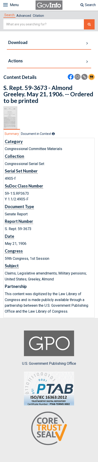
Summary (12, 134)
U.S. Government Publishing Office (49, 363)
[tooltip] (53, 133)
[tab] (9, 14)
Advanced (23, 15)
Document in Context (36, 134)
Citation (38, 15)
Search (90, 5)
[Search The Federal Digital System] (89, 24)
